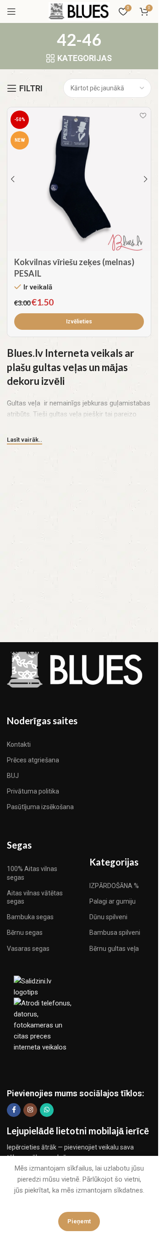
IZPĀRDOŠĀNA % (114, 885)
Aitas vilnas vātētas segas (35, 897)
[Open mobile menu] (11, 11)
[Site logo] (79, 11)
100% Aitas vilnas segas (32, 873)
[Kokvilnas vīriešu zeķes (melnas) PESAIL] (79, 179)
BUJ (13, 775)
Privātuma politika (33, 791)
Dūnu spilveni (108, 917)
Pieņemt (79, 1221)
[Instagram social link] (30, 1110)
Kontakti (19, 744)
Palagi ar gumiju (112, 901)
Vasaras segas (28, 948)
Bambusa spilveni (114, 932)
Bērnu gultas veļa (114, 948)
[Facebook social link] (14, 1110)
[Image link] (75, 669)
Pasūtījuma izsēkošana (40, 807)
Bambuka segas (30, 917)
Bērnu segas (25, 932)
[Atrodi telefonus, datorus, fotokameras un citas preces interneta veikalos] (43, 1025)
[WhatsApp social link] (47, 1110)
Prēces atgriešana (33, 760)
